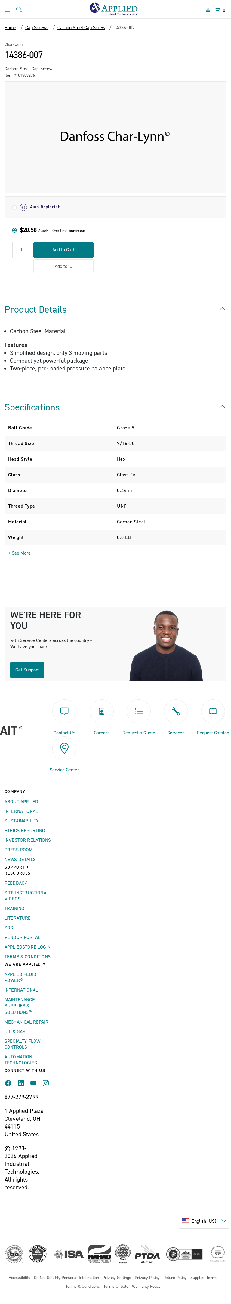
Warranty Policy (146, 1286)
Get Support (27, 670)
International (21, 811)
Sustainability (22, 821)
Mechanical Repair (26, 1022)
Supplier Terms (203, 1278)
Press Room (19, 850)
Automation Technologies (21, 1060)
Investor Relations (28, 840)
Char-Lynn (14, 44)
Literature (18, 918)
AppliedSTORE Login (28, 947)
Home (10, 28)
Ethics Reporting (25, 831)
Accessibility (19, 1278)
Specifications (32, 407)
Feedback (16, 883)
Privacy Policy (147, 1278)
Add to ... (63, 266)
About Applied (21, 802)
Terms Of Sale (115, 1286)
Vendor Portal (22, 937)
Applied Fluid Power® (20, 977)
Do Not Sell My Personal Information (66, 1278)
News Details (20, 859)
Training (14, 909)
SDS (9, 928)
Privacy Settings (117, 1278)
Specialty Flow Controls (22, 1044)
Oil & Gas (15, 1032)
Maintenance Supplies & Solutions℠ (20, 1006)
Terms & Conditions (28, 957)
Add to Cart (63, 250)
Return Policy (175, 1278)
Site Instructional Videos (27, 896)
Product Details (36, 310)
